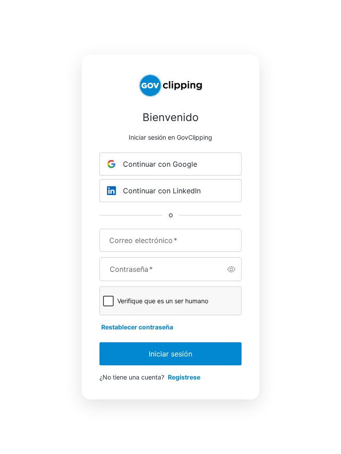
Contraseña (131, 269)
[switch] (231, 269)
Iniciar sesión (170, 353)
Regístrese (184, 377)
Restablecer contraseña (137, 327)
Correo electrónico (143, 240)
